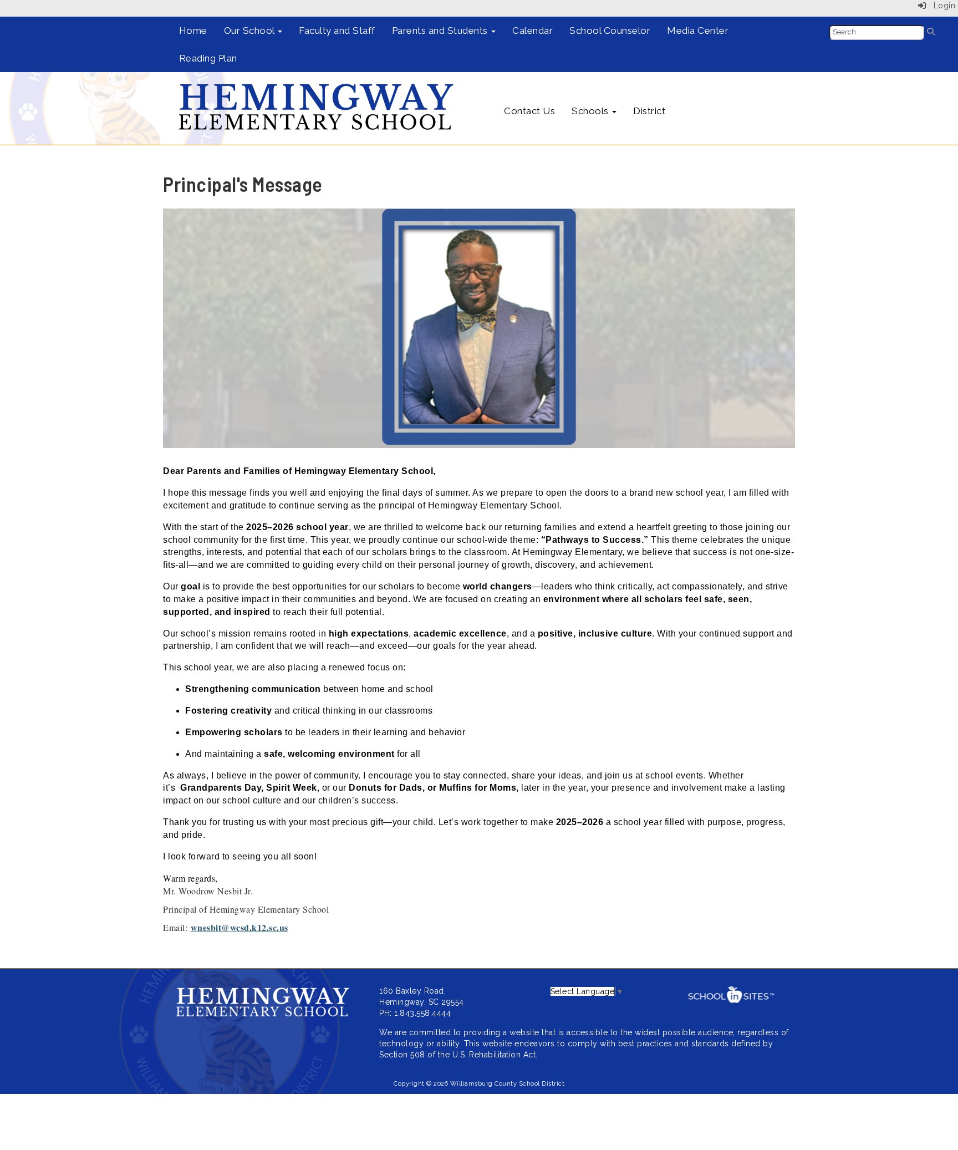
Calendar (532, 30)
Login (940, 5)
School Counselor (609, 30)
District (649, 110)
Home (193, 30)
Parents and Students (441, 30)
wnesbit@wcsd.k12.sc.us (239, 927)
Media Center (697, 30)
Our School (250, 30)
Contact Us (529, 110)
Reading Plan (208, 58)
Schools (591, 110)
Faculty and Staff (337, 30)
